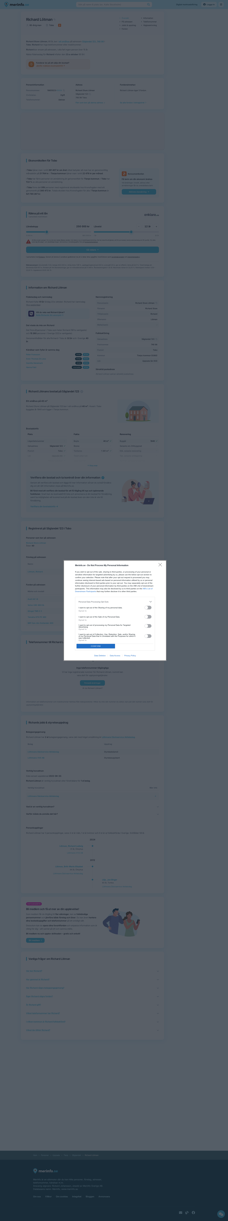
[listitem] (115, 601)
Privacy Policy (130, 656)
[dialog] (115, 610)
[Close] (161, 565)
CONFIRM (96, 646)
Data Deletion (100, 656)
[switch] (148, 607)
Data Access (115, 656)
